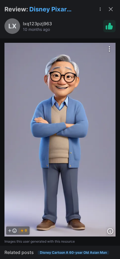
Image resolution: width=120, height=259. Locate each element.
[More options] (109, 49)
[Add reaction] (12, 231)
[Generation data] (110, 231)
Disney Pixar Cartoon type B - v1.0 (54, 10)
